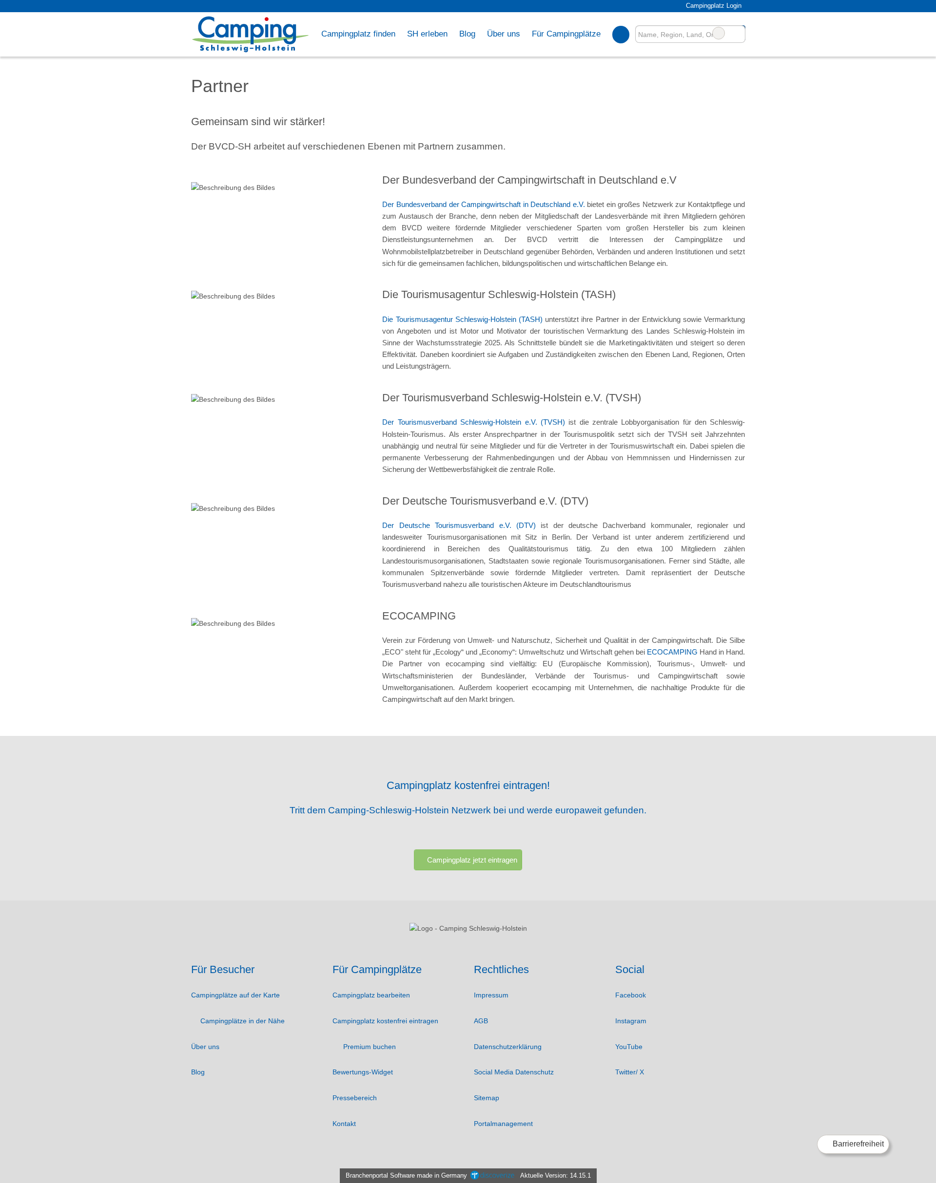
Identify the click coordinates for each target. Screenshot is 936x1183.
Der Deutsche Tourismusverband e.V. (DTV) (458, 525)
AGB (481, 1021)
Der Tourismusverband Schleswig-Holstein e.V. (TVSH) (473, 422)
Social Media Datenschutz (514, 1072)
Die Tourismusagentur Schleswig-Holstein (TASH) (462, 319)
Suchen (737, 33)
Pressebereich (354, 1098)
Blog (467, 33)
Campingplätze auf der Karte (235, 995)
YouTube (629, 1047)
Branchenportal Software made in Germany (404, 1175)
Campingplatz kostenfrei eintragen (385, 1021)
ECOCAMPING (673, 652)
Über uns (205, 1047)
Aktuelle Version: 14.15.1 (555, 1175)
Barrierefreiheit (857, 1144)
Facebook (630, 995)
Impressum (491, 995)
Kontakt (344, 1123)
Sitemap (486, 1098)
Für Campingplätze (566, 33)
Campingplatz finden (358, 33)
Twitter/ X (629, 1072)
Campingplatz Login (712, 5)
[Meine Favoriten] (620, 34)
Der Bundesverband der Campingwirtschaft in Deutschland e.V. (483, 204)
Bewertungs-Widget (362, 1072)
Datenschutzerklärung (508, 1047)
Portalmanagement (503, 1123)
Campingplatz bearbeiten (371, 995)
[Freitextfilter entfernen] (718, 33)
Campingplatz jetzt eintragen (472, 860)
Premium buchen (368, 1047)
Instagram (630, 1021)
